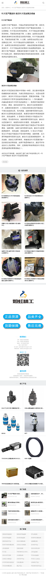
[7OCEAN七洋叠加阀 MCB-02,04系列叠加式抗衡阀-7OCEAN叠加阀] (11, 447)
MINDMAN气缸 (6, 541)
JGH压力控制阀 (21, 544)
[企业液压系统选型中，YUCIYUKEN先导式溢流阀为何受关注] (27, 521)
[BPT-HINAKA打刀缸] (34, 422)
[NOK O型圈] (34, 447)
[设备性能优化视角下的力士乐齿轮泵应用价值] (4, 521)
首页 (3, 7)
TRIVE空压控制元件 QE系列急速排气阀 (13, 484)
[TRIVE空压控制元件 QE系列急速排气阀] (11, 472)
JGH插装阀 (5, 548)
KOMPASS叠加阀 (36, 537)
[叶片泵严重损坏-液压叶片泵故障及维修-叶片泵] (4, 495)
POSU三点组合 (35, 559)
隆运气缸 (19, 566)
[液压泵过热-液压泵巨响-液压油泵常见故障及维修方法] (27, 504)
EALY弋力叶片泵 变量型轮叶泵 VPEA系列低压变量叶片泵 (18, 408)
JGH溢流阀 (34, 552)
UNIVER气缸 (20, 559)
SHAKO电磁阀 (21, 537)
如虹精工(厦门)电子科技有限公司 (28, 153)
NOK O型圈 (28, 458)
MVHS (3, 433)
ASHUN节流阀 (6, 555)
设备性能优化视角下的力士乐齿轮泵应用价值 (20, 520)
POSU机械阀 (35, 555)
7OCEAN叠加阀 (7, 566)
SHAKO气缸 (34, 544)
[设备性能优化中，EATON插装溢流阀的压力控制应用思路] (27, 495)
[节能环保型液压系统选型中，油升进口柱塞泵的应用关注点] (4, 512)
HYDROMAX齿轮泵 (8, 562)
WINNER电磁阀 (21, 534)
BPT (26, 433)
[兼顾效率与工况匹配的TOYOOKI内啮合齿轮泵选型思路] (27, 512)
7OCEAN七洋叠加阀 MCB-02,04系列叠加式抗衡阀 (16, 458)
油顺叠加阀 (34, 541)
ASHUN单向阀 (35, 548)
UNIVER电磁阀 (6, 537)
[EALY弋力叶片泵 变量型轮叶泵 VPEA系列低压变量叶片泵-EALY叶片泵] (11, 397)
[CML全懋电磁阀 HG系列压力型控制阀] (34, 397)
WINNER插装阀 (7, 534)
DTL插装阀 (34, 534)
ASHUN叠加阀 (21, 541)
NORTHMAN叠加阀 (8, 544)
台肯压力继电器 (6, 559)
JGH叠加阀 (20, 555)
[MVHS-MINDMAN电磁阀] (11, 422)
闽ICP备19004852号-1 (32, 573)
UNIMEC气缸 (35, 562)
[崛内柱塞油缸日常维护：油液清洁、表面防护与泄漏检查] (4, 504)
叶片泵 (5, 162)
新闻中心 (8, 7)
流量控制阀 (20, 548)
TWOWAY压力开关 (22, 552)
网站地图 (24, 575)
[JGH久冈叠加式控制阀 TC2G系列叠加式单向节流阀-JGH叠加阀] (34, 472)
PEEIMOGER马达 (36, 566)
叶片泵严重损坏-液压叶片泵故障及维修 (22, 154)
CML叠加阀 (20, 562)
